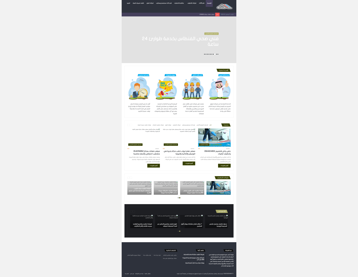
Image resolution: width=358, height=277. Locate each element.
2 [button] (216, 54)
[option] (179, 39)
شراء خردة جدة (157, 255)
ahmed (228, 148)
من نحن (132, 273)
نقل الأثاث (201, 3)
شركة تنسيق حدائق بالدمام (134, 255)
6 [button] (210, 54)
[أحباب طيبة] (224, 6)
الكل (210, 125)
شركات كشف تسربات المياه (210, 33)
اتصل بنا (127, 273)
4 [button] (213, 54)
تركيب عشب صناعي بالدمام (170, 255)
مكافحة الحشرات (179, 3)
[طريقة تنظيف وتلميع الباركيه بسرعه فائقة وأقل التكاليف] (141, 221)
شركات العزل (150, 3)
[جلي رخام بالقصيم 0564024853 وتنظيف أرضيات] (219, 188)
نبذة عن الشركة (139, 273)
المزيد (128, 3)
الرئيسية (209, 3)
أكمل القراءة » (224, 165)
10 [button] (204, 54)
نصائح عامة (147, 273)
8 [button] (207, 54)
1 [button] (179, 197)
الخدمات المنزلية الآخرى (202, 125)
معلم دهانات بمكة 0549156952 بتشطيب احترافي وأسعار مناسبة (197, 14)
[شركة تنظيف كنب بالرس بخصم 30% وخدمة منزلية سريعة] (192, 188)
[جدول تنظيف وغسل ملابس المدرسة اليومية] (216, 221)
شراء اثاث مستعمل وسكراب (164, 3)
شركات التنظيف (191, 3)
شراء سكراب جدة (147, 255)
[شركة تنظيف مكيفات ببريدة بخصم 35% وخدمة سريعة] (166, 188)
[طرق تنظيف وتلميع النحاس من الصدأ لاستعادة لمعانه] (166, 221)
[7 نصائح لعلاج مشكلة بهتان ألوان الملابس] (194, 221)
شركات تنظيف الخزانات (158, 125)
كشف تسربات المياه (138, 3)
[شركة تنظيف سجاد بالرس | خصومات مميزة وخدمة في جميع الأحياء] (139, 188)
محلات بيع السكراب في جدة (170, 258)
